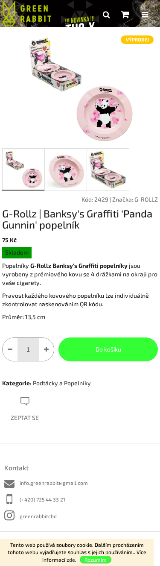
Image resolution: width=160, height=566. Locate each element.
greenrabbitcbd (38, 516)
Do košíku (108, 349)
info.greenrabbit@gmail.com (54, 483)
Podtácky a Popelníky (62, 383)
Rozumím (95, 560)
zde (71, 560)
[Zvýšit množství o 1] (46, 349)
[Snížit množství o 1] (10, 349)
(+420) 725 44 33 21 (42, 499)
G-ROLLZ (146, 199)
